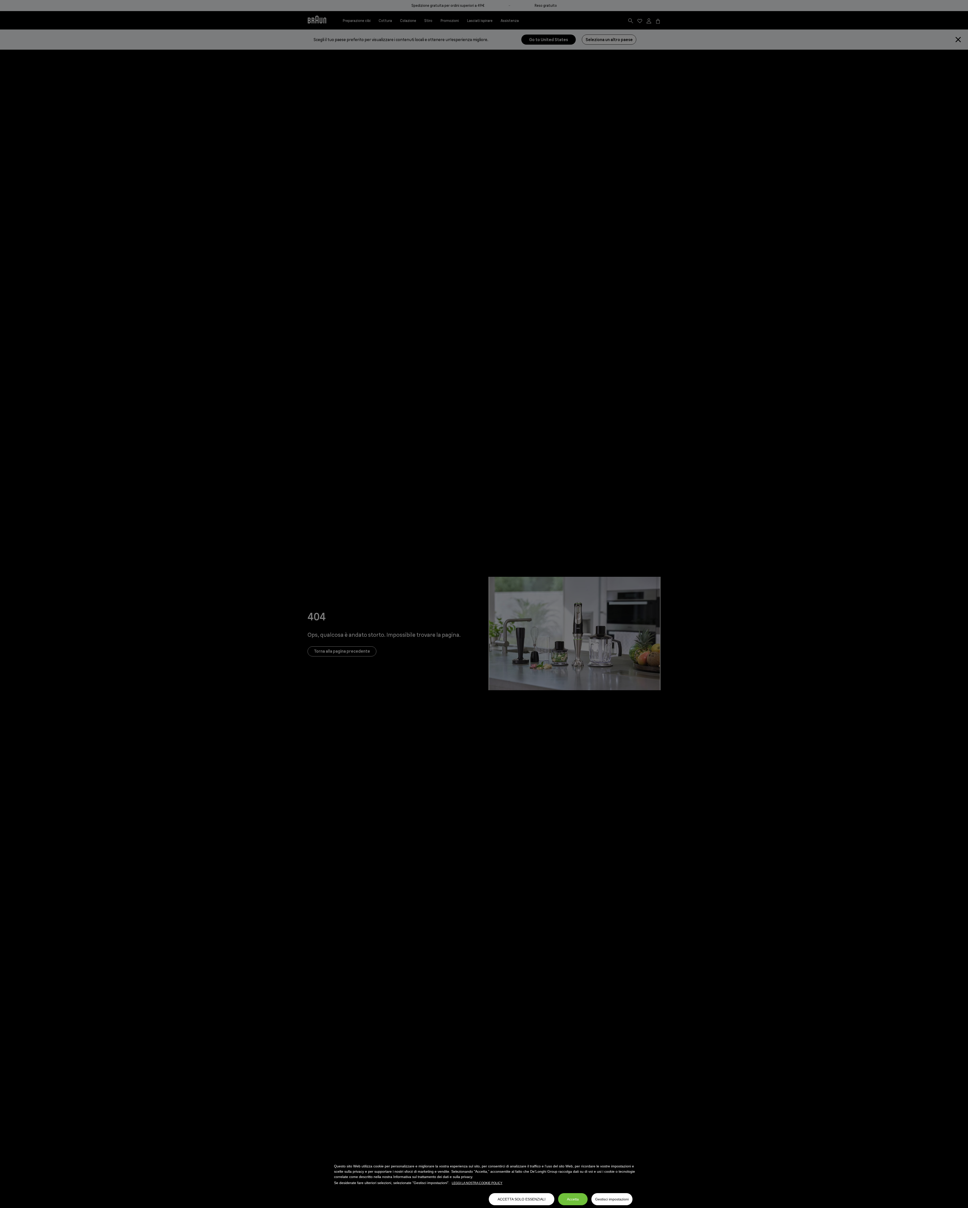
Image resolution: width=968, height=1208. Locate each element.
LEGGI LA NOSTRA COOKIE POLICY (477, 1183)
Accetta (573, 1199)
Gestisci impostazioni (612, 1199)
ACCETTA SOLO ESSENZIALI (522, 1199)
